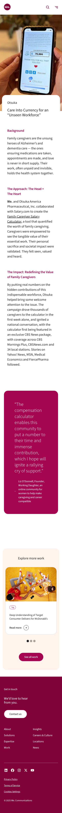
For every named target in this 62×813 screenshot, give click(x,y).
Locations (38, 741)
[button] (47, 7)
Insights (37, 729)
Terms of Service (12, 785)
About (7, 729)
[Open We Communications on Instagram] (19, 770)
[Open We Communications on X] (26, 770)
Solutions (9, 735)
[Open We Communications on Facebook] (13, 770)
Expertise (9, 741)
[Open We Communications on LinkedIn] (6, 770)
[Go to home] (7, 7)
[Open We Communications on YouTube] (32, 770)
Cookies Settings (12, 791)
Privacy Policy (11, 779)
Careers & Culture (42, 735)
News (36, 747)
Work (7, 747)
